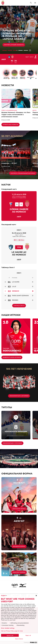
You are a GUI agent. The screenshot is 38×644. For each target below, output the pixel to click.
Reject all (28, 635)
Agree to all (10, 635)
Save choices (19, 639)
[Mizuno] (22, 585)
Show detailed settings (7, 628)
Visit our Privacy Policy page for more (12, 631)
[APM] (15, 585)
